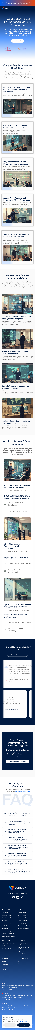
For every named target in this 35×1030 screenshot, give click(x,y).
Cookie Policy (23, 1021)
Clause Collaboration (7, 918)
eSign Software (21, 953)
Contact (4, 972)
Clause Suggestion (6, 915)
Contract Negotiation (23, 918)
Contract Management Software (23, 943)
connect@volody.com (22, 792)
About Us (4, 961)
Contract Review (22, 915)
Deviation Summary (6, 928)
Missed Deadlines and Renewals (9, 943)
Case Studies (21, 964)
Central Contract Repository (25, 925)
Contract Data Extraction (8, 933)
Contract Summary (6, 931)
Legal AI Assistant (22, 951)
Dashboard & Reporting (23, 928)
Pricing (4, 970)
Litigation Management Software (23, 947)
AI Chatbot (4, 920)
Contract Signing (22, 923)
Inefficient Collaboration (7, 948)
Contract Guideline (6, 923)
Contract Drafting (22, 912)
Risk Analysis (5, 912)
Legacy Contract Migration (8, 936)
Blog (19, 961)
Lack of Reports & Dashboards (9, 951)
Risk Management (6, 945)
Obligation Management (24, 931)
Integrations (5, 964)
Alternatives (5, 967)
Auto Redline (5, 925)
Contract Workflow (22, 920)
